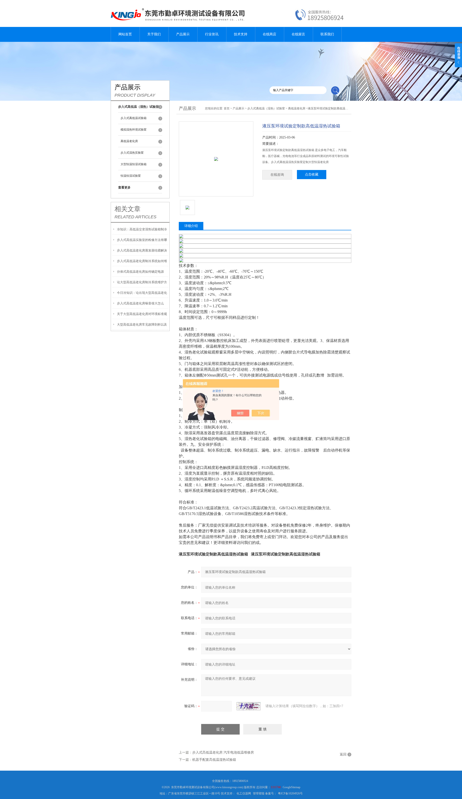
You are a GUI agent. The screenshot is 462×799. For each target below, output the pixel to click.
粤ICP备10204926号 (290, 793)
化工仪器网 (244, 793)
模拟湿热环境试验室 (134, 129)
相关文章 (128, 209)
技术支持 (240, 34)
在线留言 (298, 34)
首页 (227, 108)
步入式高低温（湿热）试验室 (266, 108)
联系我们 (327, 34)
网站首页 (125, 34)
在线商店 (269, 34)
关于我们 (154, 34)
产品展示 (183, 34)
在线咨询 (277, 174)
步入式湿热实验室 (132, 152)
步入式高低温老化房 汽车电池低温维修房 (223, 752)
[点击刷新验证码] (249, 706)
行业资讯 (211, 34)
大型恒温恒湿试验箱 (134, 164)
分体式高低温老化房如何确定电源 (140, 271)
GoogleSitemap (291, 787)
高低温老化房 (129, 141)
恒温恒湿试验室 (131, 175)
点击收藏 (311, 174)
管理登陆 (258, 793)
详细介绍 (191, 226)
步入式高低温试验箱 (134, 118)
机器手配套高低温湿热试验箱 (214, 759)
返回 (343, 754)
